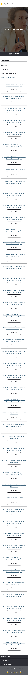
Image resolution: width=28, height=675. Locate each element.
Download (16, 90)
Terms (17, 668)
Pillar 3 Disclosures (7, 77)
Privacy (13, 668)
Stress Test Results (7, 73)
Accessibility (21, 668)
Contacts (6, 660)
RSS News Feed (7, 664)
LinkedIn (14, 672)
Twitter (7, 672)
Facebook (11, 672)
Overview (4, 65)
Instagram (20, 672)
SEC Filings (4, 69)
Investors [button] (15, 54)
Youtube (17, 672)
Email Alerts (6, 656)
